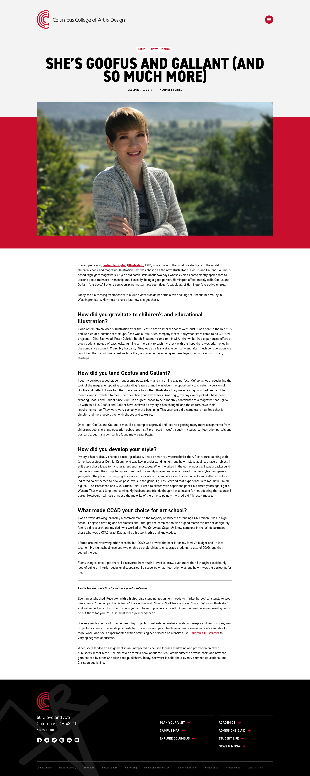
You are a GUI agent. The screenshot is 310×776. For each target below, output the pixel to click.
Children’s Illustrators (204, 633)
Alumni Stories (171, 90)
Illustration (135, 265)
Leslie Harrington (114, 265)
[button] (269, 19)
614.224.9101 (45, 730)
